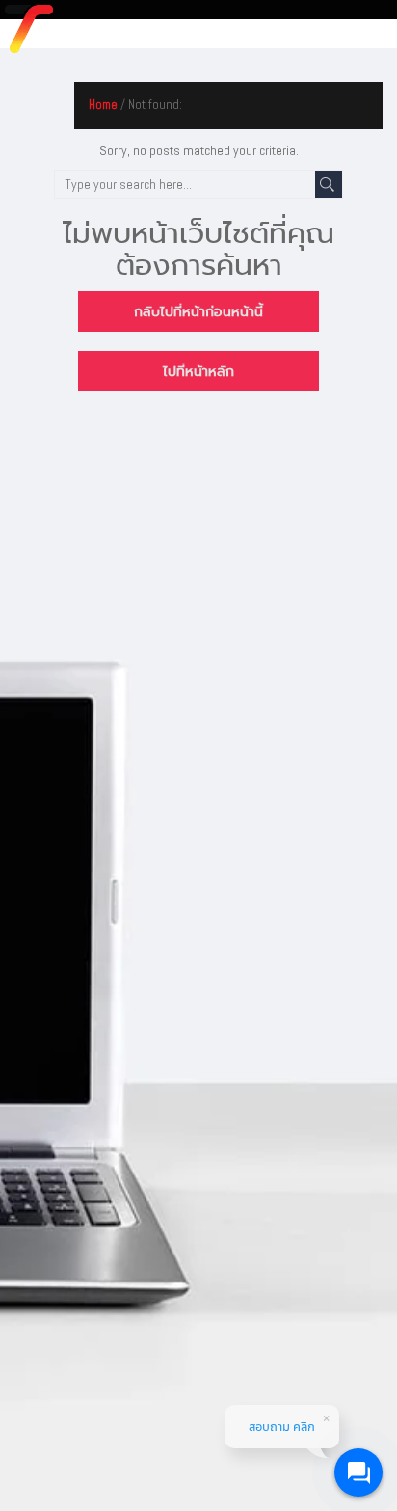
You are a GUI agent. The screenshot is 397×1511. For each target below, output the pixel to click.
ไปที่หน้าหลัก (198, 371)
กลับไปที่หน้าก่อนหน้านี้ (198, 311)
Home (103, 104)
